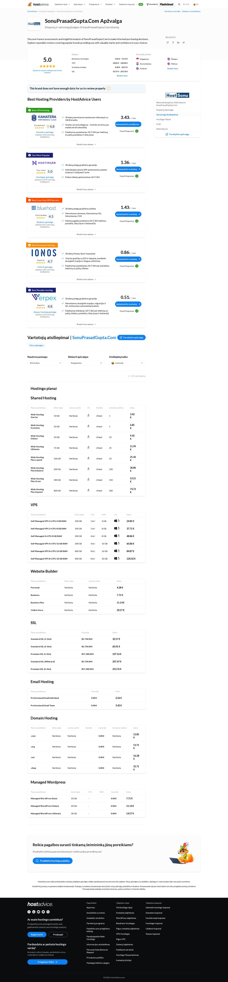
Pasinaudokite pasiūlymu (127, 124)
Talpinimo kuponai (130, 4)
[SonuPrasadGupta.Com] (34, 23)
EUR (186, 4)
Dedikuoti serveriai (124, 949)
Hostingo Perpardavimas (127, 955)
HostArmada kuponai (155, 918)
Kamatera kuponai (154, 912)
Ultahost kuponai (153, 928)
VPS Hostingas (123, 934)
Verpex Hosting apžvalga (45, 312)
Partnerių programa (95, 923)
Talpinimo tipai (60, 4)
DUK (158, 124)
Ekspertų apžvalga (164, 110)
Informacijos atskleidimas (98, 944)
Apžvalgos (78, 4)
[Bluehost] (44, 208)
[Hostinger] (44, 163)
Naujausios (76, 363)
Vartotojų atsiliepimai (167, 114)
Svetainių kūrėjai (123, 960)
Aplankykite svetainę (126, 169)
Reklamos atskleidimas (191, 11)
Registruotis (37, 934)
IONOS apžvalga (45, 267)
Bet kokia (34, 363)
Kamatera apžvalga (45, 132)
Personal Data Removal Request (97, 951)
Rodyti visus (122, 76)
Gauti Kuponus (128, 131)
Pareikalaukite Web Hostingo (96, 937)
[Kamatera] (44, 118)
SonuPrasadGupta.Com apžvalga (83, 21)
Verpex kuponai (153, 934)
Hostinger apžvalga (45, 177)
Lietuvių (119, 363)
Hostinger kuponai (154, 923)
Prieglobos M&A (46, 962)
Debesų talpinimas (124, 944)
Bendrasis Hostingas (125, 923)
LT (197, 4)
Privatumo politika (95, 957)
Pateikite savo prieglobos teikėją (98, 929)
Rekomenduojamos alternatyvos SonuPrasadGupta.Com (171, 103)
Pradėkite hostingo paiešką (54, 860)
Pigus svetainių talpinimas (127, 928)
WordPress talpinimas (126, 918)
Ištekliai (108, 4)
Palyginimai (94, 4)
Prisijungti (58, 934)
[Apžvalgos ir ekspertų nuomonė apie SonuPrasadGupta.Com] (168, 42)
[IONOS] (44, 253)
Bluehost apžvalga (45, 222)
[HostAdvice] (38, 4)
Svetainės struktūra (95, 918)
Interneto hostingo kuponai (158, 907)
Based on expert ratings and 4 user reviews (47, 71)
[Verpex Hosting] (44, 297)
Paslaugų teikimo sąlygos (98, 963)
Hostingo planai (163, 119)
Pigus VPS (120, 939)
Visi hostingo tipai (124, 907)
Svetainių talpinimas (125, 912)
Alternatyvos (162, 129)
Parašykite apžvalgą (133, 337)
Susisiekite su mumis (96, 912)
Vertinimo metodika (172, 11)
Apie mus (91, 907)
